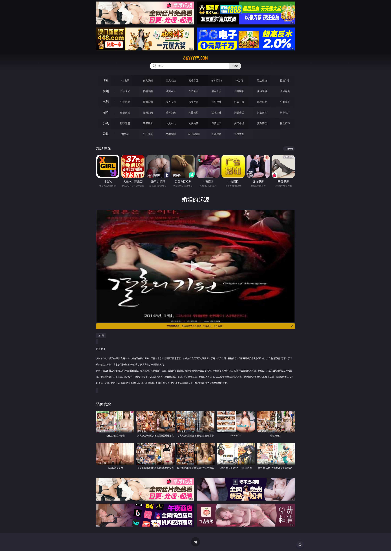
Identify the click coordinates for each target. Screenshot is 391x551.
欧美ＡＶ (171, 91)
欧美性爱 (193, 102)
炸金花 (239, 80)
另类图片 (285, 112)
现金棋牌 (262, 80)
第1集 (101, 335)
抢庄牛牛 (285, 80)
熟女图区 (262, 112)
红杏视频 (216, 134)
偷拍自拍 (148, 102)
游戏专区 (193, 80)
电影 (106, 102)
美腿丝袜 (216, 112)
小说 (106, 123)
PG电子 (125, 80)
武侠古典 (193, 123)
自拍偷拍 (148, 91)
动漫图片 (193, 112)
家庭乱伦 (148, 123)
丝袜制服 (239, 91)
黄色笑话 (262, 123)
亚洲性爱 (125, 102)
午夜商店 (148, 134)
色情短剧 (239, 134)
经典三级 (239, 102)
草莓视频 (171, 134)
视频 (106, 91)
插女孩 (125, 134)
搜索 (235, 66)
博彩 (106, 80)
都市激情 (125, 123)
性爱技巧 (285, 123)
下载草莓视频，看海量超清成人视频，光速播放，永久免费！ (195, 326)
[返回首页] (300, 544)
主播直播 (262, 91)
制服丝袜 (216, 102)
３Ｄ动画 (193, 91)
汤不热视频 (193, 134)
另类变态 (285, 102)
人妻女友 (171, 123)
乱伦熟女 (262, 102)
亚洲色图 (148, 112)
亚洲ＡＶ (125, 91)
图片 (106, 113)
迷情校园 (216, 123)
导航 (106, 134)
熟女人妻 (216, 91)
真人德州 (148, 80)
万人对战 (171, 80)
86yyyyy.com (195, 58)
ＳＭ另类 (285, 91)
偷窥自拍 (125, 112)
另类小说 (239, 123)
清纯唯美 (239, 112)
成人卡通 (171, 102)
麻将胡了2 (216, 80)
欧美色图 (171, 112)
